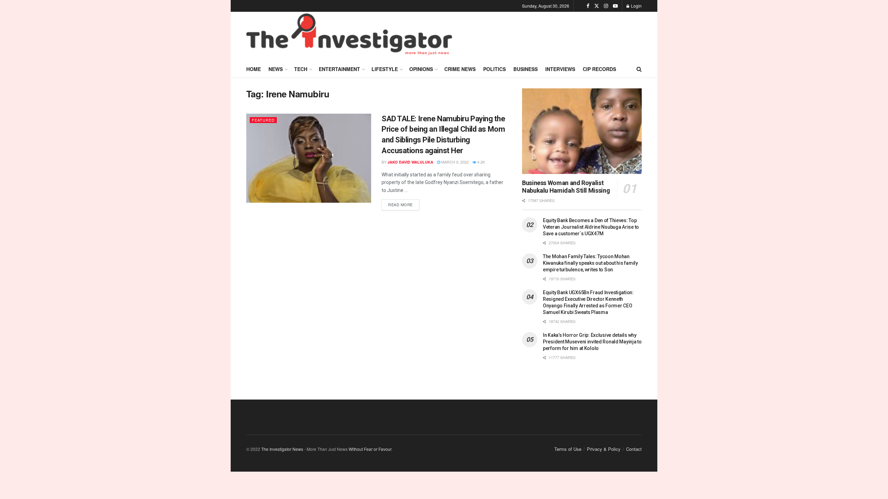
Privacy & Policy (604, 449)
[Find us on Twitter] (596, 6)
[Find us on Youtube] (615, 6)
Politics (494, 68)
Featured (263, 120)
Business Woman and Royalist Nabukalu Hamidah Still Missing (566, 186)
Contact (634, 449)
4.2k (480, 162)
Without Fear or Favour (370, 449)
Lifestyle (385, 68)
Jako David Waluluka (410, 162)
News (275, 68)
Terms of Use (567, 449)
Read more (403, 203)
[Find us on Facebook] (588, 6)
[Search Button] (639, 69)
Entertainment (339, 68)
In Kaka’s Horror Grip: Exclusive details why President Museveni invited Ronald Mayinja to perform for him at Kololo (592, 341)
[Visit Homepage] (349, 36)
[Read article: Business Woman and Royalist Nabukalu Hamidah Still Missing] (582, 131)
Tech (300, 68)
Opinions (421, 68)
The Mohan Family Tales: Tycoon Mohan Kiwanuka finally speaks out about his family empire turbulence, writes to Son (590, 263)
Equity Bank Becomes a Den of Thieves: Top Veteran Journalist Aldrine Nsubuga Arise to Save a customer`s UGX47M (591, 227)
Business (525, 68)
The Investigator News (282, 449)
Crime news (460, 68)
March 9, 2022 (454, 162)
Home (253, 68)
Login (636, 6)
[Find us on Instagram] (606, 6)
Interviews (560, 68)
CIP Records (599, 68)
